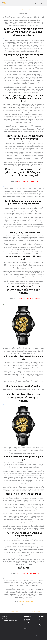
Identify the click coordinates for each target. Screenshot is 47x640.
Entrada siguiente (36, 611)
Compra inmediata (23, 3)
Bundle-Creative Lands (42, 635)
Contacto (31, 3)
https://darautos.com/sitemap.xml (26, 601)
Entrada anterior (14, 611)
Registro (42, 3)
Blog (18, 10)
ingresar (36, 3)
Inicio (16, 3)
